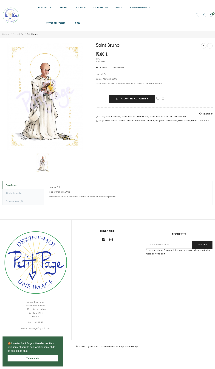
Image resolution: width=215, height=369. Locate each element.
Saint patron (111, 121)
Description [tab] (11, 185)
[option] (44, 96)
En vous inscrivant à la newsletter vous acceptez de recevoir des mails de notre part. (178, 252)
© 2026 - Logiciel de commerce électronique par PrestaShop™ (107, 347)
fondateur (204, 121)
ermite (130, 121)
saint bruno (184, 121)
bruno (194, 121)
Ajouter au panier (134, 99)
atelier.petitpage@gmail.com (35, 329)
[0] (211, 16)
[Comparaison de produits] (163, 99)
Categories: (103, 116)
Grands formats (178, 117)
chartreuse (171, 121)
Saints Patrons (128, 117)
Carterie (115, 117)
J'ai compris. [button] (33, 358)
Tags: (100, 121)
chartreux (140, 121)
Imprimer (207, 114)
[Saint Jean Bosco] (204, 46)
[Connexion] (204, 15)
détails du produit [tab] (14, 193)
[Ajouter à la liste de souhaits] (157, 99)
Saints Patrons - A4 (159, 117)
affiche (150, 121)
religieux (160, 121)
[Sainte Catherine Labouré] (210, 46)
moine (122, 121)
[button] (29, 351)
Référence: (102, 68)
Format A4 (142, 117)
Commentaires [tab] (14, 201)
